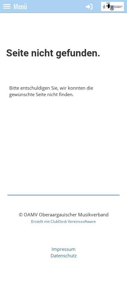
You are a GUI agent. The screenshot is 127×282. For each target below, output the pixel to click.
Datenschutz (64, 255)
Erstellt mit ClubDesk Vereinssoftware (63, 221)
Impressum (63, 249)
